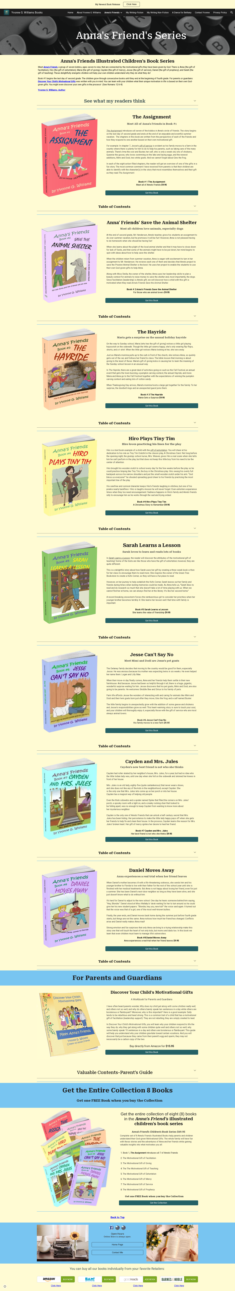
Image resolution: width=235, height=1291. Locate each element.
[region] (117, 4)
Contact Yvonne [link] (202, 12)
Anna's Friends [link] (112, 12)
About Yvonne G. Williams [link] (89, 12)
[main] (131, 36)
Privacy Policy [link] (220, 12)
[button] (231, 12)
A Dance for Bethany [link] (181, 12)
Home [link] (70, 12)
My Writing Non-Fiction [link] (158, 12)
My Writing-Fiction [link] (134, 12)
